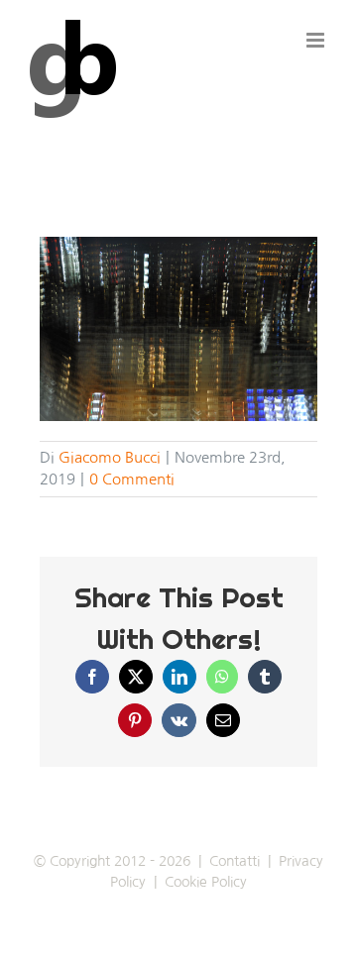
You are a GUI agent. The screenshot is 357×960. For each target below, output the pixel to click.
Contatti (234, 861)
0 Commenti (132, 479)
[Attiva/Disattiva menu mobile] (316, 40)
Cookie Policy (206, 882)
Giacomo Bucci (110, 457)
